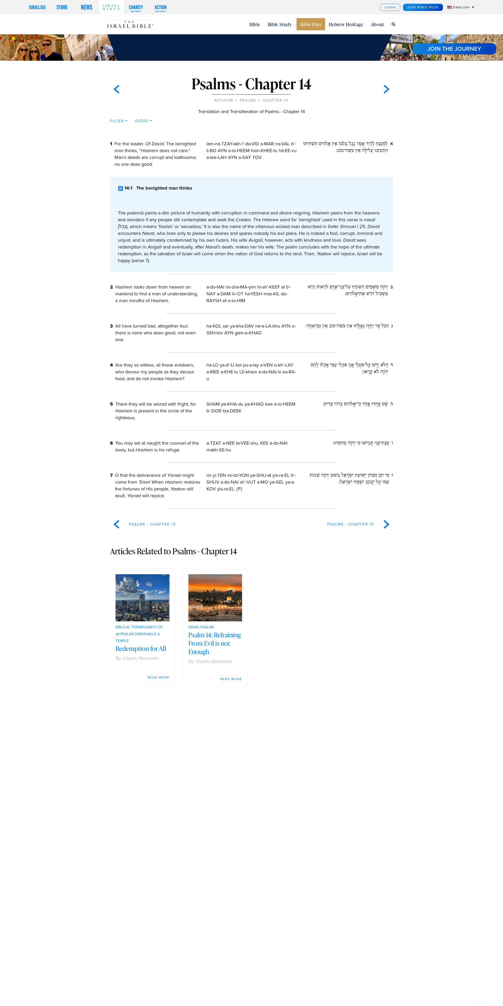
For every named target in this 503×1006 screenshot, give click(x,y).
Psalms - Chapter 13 (152, 524)
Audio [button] (142, 121)
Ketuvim (224, 100)
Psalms (248, 100)
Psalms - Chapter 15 (350, 524)
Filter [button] (117, 121)
